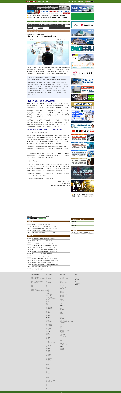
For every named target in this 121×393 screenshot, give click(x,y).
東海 (46, 369)
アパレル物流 (48, 295)
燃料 (61, 281)
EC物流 (47, 293)
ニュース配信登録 (34, 282)
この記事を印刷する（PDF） (64, 39)
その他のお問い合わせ (35, 284)
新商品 (61, 299)
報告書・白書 (62, 313)
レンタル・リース (49, 345)
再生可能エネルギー (64, 278)
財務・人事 (40, 26)
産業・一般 (46, 24)
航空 (46, 285)
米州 (46, 388)
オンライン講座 (35, 31)
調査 (61, 312)
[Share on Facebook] (27, 218)
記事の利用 (33, 287)
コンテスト (62, 343)
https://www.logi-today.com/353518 (37, 79)
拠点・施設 (40, 24)
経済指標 (62, 309)
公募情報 (62, 349)
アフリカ (47, 386)
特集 (40, 31)
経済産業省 (48, 351)
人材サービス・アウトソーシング (52, 343)
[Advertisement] (48, 203)
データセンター (49, 326)
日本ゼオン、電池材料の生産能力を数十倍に (42, 262)
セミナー (62, 341)
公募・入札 (56, 26)
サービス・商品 (30, 26)
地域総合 (47, 364)
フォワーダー (48, 278)
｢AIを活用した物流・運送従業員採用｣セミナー (42, 226)
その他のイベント (63, 344)
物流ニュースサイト (66, 392)
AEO (61, 327)
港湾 (46, 281)
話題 (62, 26)
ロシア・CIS (48, 385)
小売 (46, 339)
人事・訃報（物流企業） (65, 320)
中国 (62, 21)
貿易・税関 (48, 301)
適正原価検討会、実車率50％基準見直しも (41, 238)
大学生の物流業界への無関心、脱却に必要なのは (43, 228)
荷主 (35, 24)
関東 (46, 367)
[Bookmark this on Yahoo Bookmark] (38, 218)
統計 (61, 311)
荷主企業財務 (62, 322)
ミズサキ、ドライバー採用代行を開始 (40, 230)
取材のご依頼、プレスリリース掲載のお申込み (48, 3)
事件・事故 (30, 28)
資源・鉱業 (48, 337)
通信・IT (47, 311)
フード (35, 21)
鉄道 (46, 286)
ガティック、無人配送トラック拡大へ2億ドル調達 (43, 260)
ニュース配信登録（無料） (87, 3)
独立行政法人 (48, 356)
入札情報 (62, 348)
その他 (61, 350)
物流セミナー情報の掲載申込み (64, 3)
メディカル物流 (49, 294)
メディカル (40, 21)
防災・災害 (62, 285)
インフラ (47, 329)
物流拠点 (51, 21)
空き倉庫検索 (30, 31)
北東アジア (48, 378)
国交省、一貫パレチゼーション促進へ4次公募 (42, 240)
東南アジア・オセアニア (50, 380)
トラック (62, 300)
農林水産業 (48, 334)
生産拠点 (47, 320)
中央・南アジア (49, 381)
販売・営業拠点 (49, 321)
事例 (61, 308)
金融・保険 (48, 341)
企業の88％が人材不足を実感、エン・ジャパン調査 (43, 232)
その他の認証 (62, 334)
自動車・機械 (48, 306)
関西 (46, 371)
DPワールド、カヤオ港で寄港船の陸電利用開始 (42, 253)
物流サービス (62, 291)
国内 (56, 24)
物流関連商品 (62, 298)
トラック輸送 (56, 21)
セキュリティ (62, 302)
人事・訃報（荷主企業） (65, 324)
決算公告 (32, 286)
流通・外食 (48, 312)
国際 (62, 24)
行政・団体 (51, 24)
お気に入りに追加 (72, 1)
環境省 (47, 352)
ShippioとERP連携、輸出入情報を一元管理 (41, 256)
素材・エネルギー (49, 308)
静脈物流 (47, 289)
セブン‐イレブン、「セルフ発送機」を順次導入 (42, 249)
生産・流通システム (64, 294)
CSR (61, 276)
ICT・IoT (62, 288)
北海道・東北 (48, 365)
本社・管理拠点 (49, 322)
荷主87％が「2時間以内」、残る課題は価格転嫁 (42, 258)
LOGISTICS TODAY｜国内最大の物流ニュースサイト (31, 1)
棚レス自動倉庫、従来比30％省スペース (41, 269)
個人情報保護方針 (34, 289)
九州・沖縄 (48, 373)
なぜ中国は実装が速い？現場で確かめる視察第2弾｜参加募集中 (47, 15)
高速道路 (46, 28)
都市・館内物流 (49, 297)
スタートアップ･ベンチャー (51, 298)
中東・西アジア (49, 382)
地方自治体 (48, 355)
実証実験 (62, 315)
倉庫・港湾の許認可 (64, 336)
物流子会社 (48, 287)
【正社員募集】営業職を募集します (83, 232)
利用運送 (47, 299)
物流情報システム (63, 292)
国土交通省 (48, 350)
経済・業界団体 (49, 358)
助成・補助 (48, 359)
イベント (51, 26)
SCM (47, 304)
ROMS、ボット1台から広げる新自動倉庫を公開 (42, 243)
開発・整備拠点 (49, 324)
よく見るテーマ (80, 1)
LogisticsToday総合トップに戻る (33, 3)
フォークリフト (63, 303)
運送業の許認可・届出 (64, 330)
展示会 (61, 340)
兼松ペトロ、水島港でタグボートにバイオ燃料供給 (43, 264)
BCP (61, 283)
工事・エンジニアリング (50, 342)
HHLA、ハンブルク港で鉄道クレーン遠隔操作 (42, 247)
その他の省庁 (48, 354)
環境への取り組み (63, 282)
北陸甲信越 (48, 368)
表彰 (61, 335)
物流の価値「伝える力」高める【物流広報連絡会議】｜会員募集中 (48, 17)
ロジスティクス (30, 24)
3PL (46, 277)
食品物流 (47, 291)
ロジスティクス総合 (49, 276)
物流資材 (62, 295)
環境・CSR (67, 24)
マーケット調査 (63, 307)
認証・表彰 (46, 26)
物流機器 (62, 296)
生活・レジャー (49, 313)
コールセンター (49, 328)
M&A (67, 21)
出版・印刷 (48, 315)
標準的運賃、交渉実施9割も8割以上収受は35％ (42, 245)
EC (30, 21)
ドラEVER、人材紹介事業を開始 (39, 224)
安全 (61, 279)
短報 (76, 276)
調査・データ (35, 26)
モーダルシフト (63, 277)
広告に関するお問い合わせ (76, 3)
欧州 (46, 384)
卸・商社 (47, 338)
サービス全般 (62, 290)
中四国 (47, 372)
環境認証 (62, 331)
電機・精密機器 (49, 307)
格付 (61, 328)
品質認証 (62, 332)
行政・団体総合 (49, 360)
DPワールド (67, 26)
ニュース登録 (42, 218)
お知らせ (32, 276)
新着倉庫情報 (40, 28)
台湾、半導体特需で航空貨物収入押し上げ (41, 266)
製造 (46, 335)
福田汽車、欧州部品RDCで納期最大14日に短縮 (42, 251)
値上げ (35, 28)
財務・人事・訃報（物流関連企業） (67, 321)
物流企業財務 (62, 318)
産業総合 (47, 333)
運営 (32, 285)
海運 (46, 283)
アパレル (46, 21)
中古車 (47, 346)
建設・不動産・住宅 (49, 310)
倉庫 (46, 279)
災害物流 (47, 290)
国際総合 (47, 377)
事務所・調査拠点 (49, 325)
